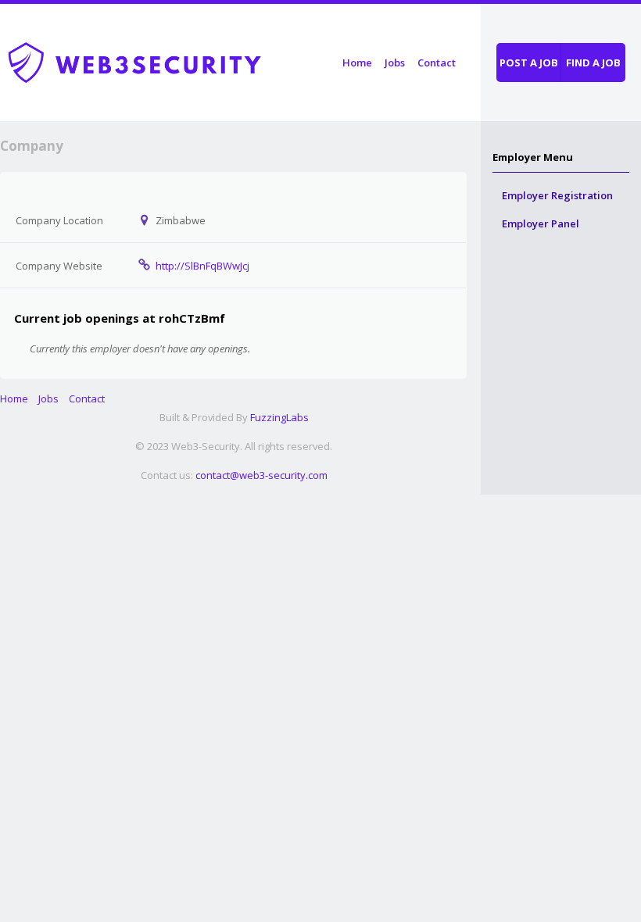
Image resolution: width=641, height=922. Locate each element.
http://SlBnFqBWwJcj (202, 266)
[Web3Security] (152, 60)
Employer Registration (557, 195)
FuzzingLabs (279, 417)
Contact (436, 62)
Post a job (529, 62)
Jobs (395, 62)
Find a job (593, 62)
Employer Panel (540, 223)
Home (357, 62)
